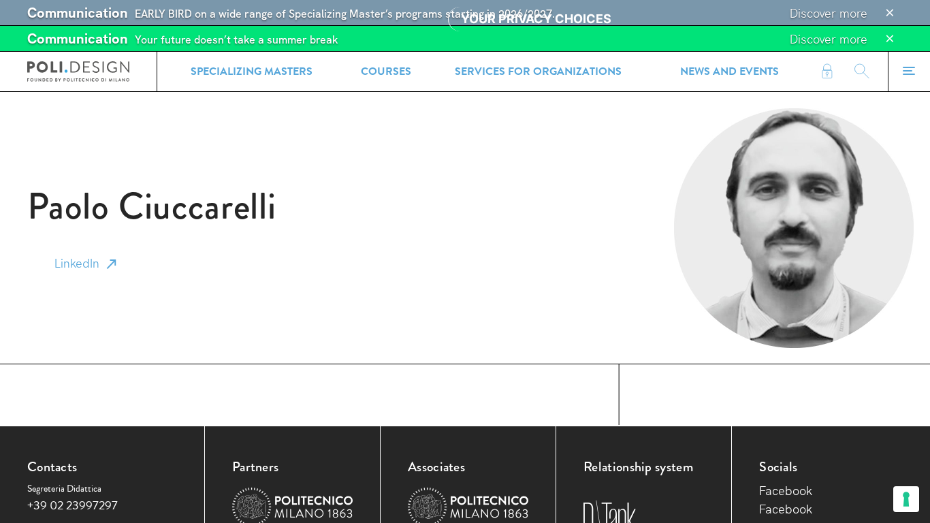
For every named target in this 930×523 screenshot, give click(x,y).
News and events (729, 71)
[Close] (890, 13)
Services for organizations (538, 71)
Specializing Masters (251, 71)
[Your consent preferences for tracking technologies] (906, 499)
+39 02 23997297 (72, 505)
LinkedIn (76, 263)
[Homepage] (78, 71)
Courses (386, 71)
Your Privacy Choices (536, 19)
